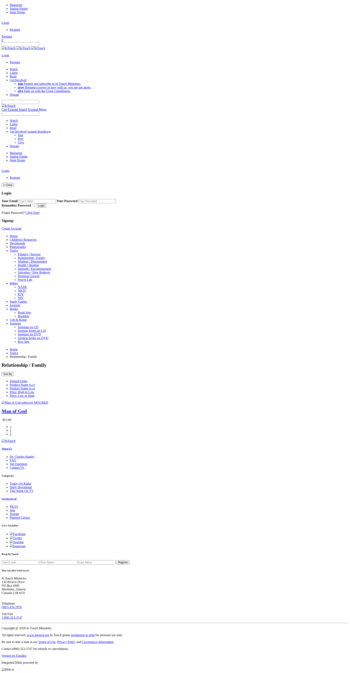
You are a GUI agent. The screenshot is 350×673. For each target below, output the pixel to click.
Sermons (15, 323)
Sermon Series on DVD (33, 338)
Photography (18, 247)
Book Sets (24, 312)
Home (14, 236)
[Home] (23, 48)
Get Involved (9, 498)
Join (20, 135)
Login (5, 22)
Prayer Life (25, 279)
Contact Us (17, 467)
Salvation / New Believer (34, 272)
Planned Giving (20, 517)
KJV (21, 294)
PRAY (14, 506)
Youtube (18, 542)
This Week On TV (22, 491)
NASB (22, 287)
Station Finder (19, 8)
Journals (15, 305)
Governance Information (97, 642)
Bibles (14, 283)
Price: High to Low (22, 392)
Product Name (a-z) (22, 385)
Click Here (32, 212)
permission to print (83, 635)
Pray (21, 139)
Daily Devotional (21, 487)
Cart (4, 109)
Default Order (19, 381)
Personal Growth (28, 276)
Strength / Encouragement (34, 268)
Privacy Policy (66, 642)
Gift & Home (18, 320)
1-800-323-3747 (12, 617)
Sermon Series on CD (32, 330)
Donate (14, 514)
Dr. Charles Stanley (22, 456)
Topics (14, 250)
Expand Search (17, 109)
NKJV (22, 290)
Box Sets (23, 341)
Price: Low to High (22, 395)
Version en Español (14, 655)
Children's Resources (23, 239)
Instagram (19, 546)
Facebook (19, 534)
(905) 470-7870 (12, 607)
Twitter (17, 538)
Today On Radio (20, 483)
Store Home (17, 12)
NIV (21, 298)
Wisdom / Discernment (32, 261)
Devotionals (17, 243)
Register (15, 29)
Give (21, 142)
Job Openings (18, 464)
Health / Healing (28, 265)
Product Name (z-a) (22, 388)
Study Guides (18, 301)
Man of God (14, 411)
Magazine (16, 5)
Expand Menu (37, 109)
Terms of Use (46, 642)
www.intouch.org (38, 635)
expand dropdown (39, 131)
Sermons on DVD (29, 334)
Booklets (23, 316)
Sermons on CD (28, 327)
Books (14, 309)
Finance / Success (29, 254)
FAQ (13, 460)
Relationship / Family (31, 258)
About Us (7, 448)
